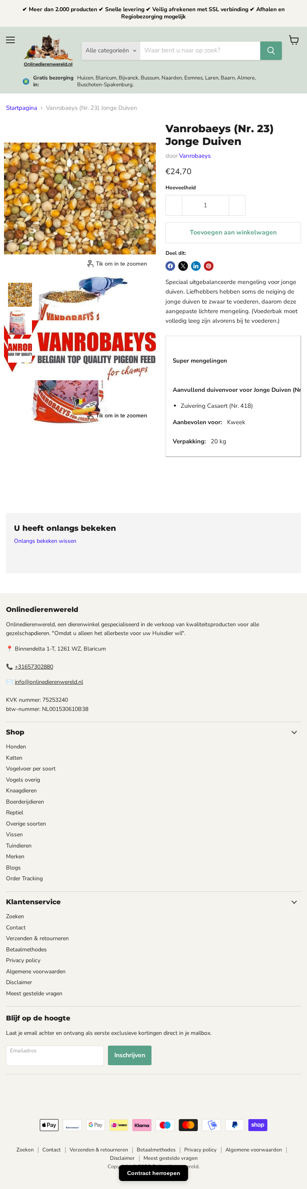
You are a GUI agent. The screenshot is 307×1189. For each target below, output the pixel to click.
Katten (14, 758)
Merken (15, 856)
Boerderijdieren (25, 802)
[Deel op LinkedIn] (196, 266)
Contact (16, 927)
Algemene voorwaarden (36, 971)
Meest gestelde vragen (34, 993)
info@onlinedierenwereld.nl (49, 682)
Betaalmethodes (26, 949)
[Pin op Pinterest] (208, 266)
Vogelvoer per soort (31, 768)
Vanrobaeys (195, 156)
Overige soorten (26, 824)
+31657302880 (34, 667)
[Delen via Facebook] (170, 266)
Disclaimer (19, 982)
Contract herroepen (153, 1173)
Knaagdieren (21, 790)
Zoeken (15, 916)
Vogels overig (23, 780)
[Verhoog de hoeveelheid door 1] (237, 205)
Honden (16, 746)
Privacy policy (23, 960)
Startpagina (21, 108)
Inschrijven (129, 1055)
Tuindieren (19, 846)
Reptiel (14, 812)
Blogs (13, 867)
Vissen (14, 834)
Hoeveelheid (180, 188)
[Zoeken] (271, 51)
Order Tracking (24, 878)
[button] (20, 295)
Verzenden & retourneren (37, 938)
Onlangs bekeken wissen (45, 541)
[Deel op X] (183, 266)
